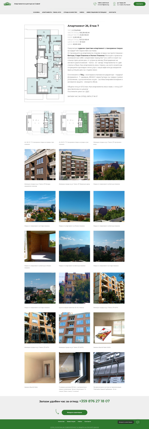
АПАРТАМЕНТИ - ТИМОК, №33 (51, 12)
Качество (61, 421)
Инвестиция (71, 421)
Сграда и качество (70, 12)
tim (99, 5)
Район (82, 12)
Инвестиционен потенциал (96, 12)
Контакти (112, 12)
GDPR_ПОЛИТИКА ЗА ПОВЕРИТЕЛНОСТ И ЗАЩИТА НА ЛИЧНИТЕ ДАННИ (74, 427)
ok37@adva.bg (104, 5)
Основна (36, 12)
